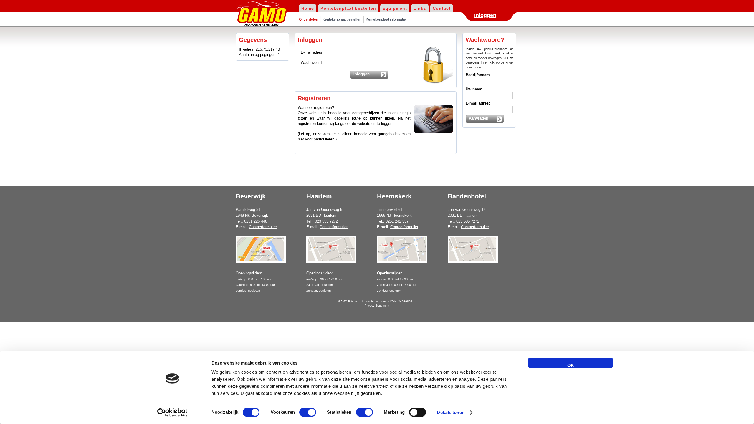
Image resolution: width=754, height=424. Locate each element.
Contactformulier (263, 227)
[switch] (307, 412)
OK (570, 365)
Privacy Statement (377, 305)
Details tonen (450, 412)
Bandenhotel (467, 196)
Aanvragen (478, 118)
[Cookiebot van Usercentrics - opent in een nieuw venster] (172, 412)
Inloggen (485, 15)
